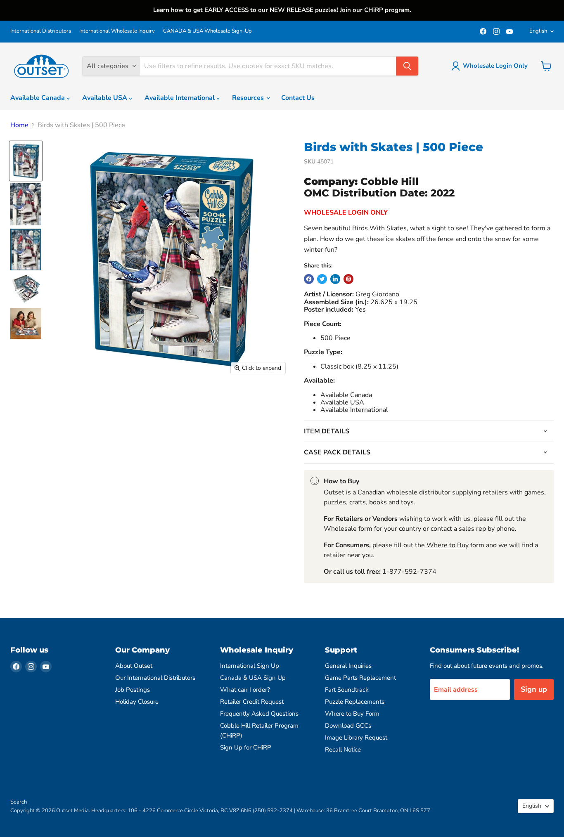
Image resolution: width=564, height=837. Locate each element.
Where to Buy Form (352, 713)
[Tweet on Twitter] (322, 279)
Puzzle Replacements (354, 702)
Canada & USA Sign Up (253, 678)
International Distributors (40, 31)
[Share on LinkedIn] (335, 279)
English (538, 31)
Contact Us (298, 97)
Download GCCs (348, 725)
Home (19, 125)
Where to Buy (447, 545)
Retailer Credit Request (252, 702)
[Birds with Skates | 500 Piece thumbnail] (25, 161)
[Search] (407, 66)
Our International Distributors (155, 678)
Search (18, 802)
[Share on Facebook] (309, 279)
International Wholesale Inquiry (117, 31)
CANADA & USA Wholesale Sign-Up (207, 31)
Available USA (105, 97)
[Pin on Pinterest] (348, 279)
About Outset (133, 666)
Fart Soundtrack (347, 690)
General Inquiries (348, 666)
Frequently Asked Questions (259, 713)
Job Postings (132, 690)
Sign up (534, 689)
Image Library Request (356, 737)
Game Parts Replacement (360, 678)
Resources (248, 97)
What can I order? (245, 690)
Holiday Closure (137, 702)
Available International (180, 97)
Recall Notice (343, 749)
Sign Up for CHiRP (245, 747)
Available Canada (38, 97)
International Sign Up (249, 666)
